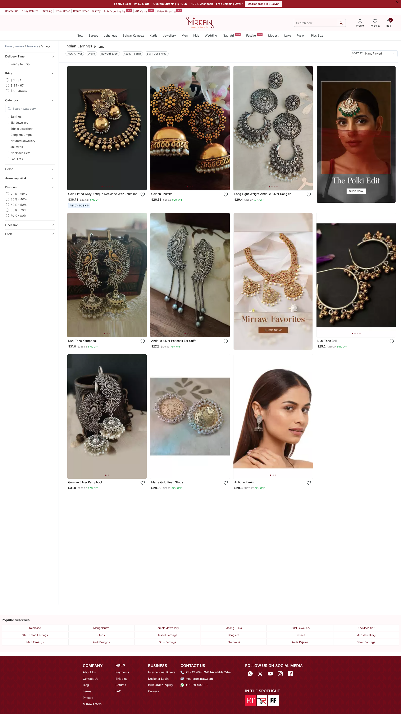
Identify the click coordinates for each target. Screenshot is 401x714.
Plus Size (317, 35)
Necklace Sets (20, 153)
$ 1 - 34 (16, 80)
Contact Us (11, 11)
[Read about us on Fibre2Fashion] (273, 700)
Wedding (211, 35)
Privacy (88, 697)
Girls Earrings (167, 642)
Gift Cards (144, 11)
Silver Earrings (366, 642)
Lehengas (110, 35)
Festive (254, 35)
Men (185, 35)
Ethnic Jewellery (21, 128)
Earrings (16, 116)
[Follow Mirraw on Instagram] (280, 673)
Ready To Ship (132, 53)
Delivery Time (14, 56)
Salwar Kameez (133, 35)
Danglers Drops (21, 134)
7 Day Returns (30, 11)
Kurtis (153, 35)
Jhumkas (16, 147)
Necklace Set (365, 628)
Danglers (233, 635)
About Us (89, 672)
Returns (120, 685)
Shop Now (110, 183)
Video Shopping (169, 11)
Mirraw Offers (92, 704)
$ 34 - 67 (17, 85)
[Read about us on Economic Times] (250, 700)
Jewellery (169, 35)
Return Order (81, 11)
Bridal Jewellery (300, 628)
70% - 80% (19, 215)
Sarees (93, 35)
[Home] (200, 22)
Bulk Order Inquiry (117, 11)
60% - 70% (19, 210)
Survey (96, 11)
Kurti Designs (101, 642)
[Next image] (142, 128)
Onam (91, 53)
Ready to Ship (20, 64)
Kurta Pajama (299, 642)
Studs (101, 635)
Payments (122, 672)
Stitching (47, 11)
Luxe (287, 35)
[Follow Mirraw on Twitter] (260, 673)
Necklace (35, 628)
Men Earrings (35, 642)
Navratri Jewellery (22, 141)
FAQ (118, 691)
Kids (196, 35)
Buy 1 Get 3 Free (156, 53)
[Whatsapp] (250, 673)
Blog (86, 685)
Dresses (300, 635)
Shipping (121, 678)
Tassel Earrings (167, 635)
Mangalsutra (101, 628)
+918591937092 (197, 685)
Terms (87, 691)
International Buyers (161, 672)
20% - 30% (19, 194)
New (80, 35)
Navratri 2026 (109, 53)
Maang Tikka (233, 628)
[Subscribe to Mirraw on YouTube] (270, 673)
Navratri (231, 35)
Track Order (62, 11)
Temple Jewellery (167, 628)
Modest (273, 35)
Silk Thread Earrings (35, 635)
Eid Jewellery (19, 122)
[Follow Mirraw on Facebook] (290, 673)
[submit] (341, 23)
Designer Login (158, 678)
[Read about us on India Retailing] (262, 700)
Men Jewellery (366, 635)
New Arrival (75, 53)
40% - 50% (19, 204)
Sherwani (234, 642)
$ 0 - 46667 (19, 91)
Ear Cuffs (16, 159)
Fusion (301, 35)
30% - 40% (19, 199)
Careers (153, 691)
